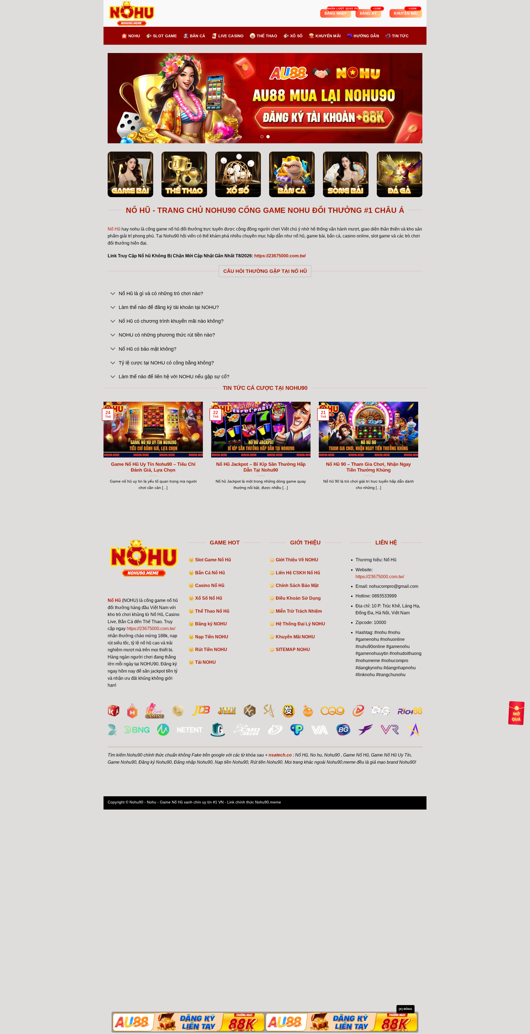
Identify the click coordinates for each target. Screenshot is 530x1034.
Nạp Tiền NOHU (211, 861)
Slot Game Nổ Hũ (213, 784)
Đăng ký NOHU (211, 848)
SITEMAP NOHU (293, 874)
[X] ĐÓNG (405, 1009)
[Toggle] (113, 519)
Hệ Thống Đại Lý (300, 848)
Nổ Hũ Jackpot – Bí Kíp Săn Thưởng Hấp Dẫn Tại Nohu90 (261, 691)
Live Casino (231, 36)
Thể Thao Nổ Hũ (212, 835)
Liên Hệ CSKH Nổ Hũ (298, 797)
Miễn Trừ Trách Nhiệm (299, 835)
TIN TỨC (400, 36)
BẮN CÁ (197, 36)
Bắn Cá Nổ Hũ (210, 797)
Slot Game (165, 36)
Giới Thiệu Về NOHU (297, 784)
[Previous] (121, 210)
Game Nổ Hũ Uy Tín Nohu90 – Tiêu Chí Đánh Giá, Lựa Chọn (153, 691)
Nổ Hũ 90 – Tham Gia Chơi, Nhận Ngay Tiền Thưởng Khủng (368, 691)
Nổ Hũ (114, 453)
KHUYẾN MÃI (328, 36)
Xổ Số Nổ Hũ (208, 823)
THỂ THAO (267, 36)
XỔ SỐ (296, 36)
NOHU (134, 36)
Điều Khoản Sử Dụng (298, 823)
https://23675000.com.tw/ (151, 853)
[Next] (409, 210)
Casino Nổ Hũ (209, 810)
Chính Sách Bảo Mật (297, 810)
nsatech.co (280, 979)
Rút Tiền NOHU (211, 874)
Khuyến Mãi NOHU (295, 861)
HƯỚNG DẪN (366, 36)
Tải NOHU (205, 887)
